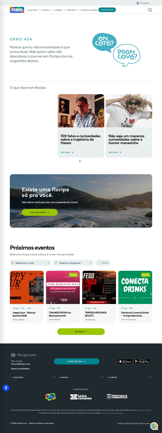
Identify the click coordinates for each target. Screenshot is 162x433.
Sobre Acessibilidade (20, 368)
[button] (34, 10)
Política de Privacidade (128, 423)
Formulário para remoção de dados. (112, 413)
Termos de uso (145, 423)
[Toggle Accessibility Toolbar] (6, 387)
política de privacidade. (143, 410)
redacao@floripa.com (20, 363)
